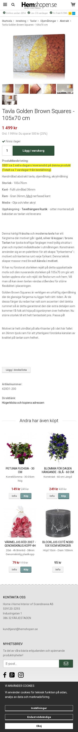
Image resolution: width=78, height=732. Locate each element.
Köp (26, 495)
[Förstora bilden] (39, 56)
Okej (39, 725)
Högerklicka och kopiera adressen (23, 402)
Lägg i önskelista (16, 369)
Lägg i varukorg (33, 150)
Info (14, 495)
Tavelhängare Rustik (34, 209)
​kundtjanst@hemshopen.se (20, 629)
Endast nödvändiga (39, 717)
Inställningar (39, 708)
